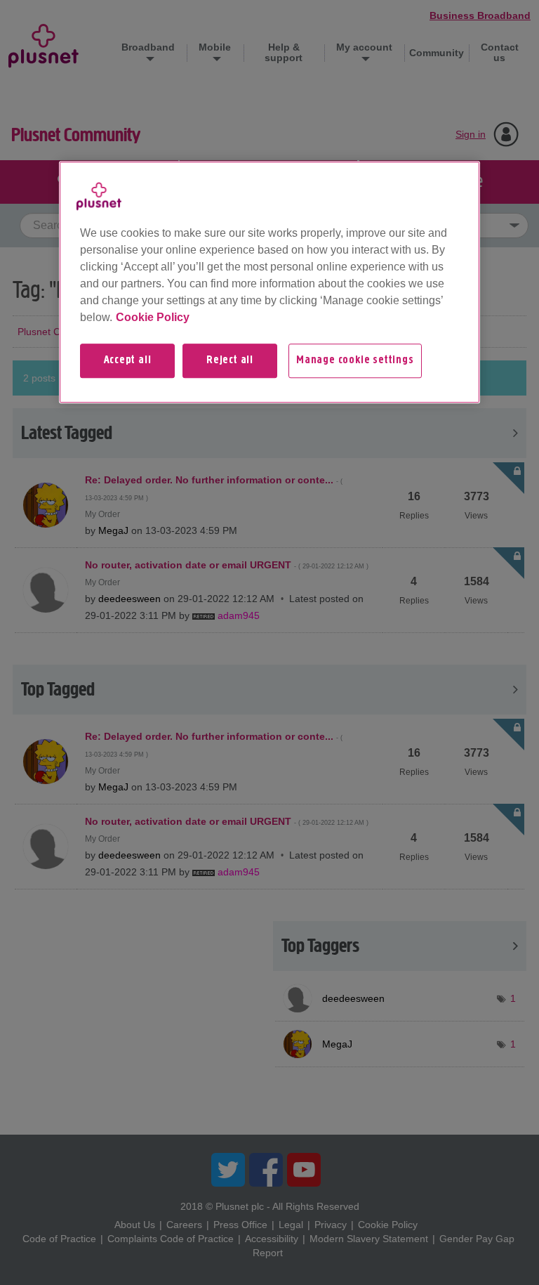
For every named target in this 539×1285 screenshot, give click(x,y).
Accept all (128, 361)
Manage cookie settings (355, 361)
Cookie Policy (152, 318)
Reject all (229, 361)
